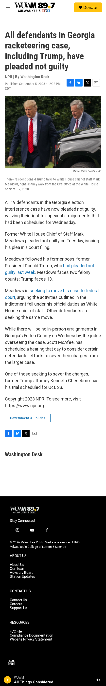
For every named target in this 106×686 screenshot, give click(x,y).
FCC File (16, 631)
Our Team (17, 569)
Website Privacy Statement (31, 639)
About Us (17, 565)
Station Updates (22, 576)
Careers (16, 604)
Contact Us (18, 600)
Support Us (18, 608)
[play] (7, 679)
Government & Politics (27, 418)
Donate (90, 7)
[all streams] (99, 680)
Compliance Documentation (31, 635)
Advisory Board (22, 573)
